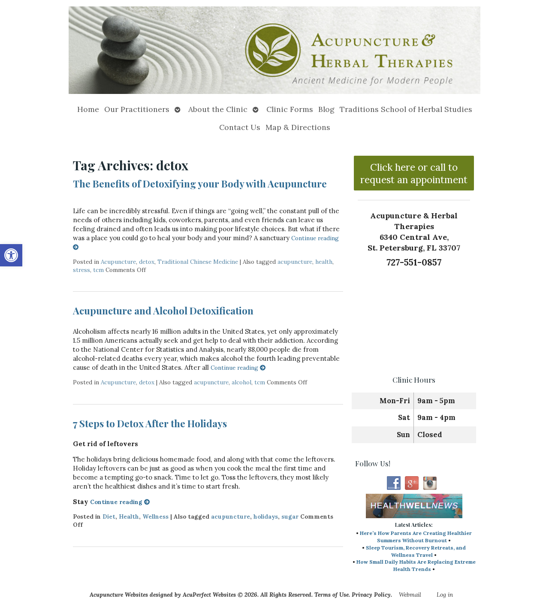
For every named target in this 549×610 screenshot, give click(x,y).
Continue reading (235, 367)
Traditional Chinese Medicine (197, 262)
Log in (445, 594)
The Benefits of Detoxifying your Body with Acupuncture (200, 183)
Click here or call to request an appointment (414, 173)
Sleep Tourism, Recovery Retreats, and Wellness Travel (416, 551)
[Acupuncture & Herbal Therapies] (274, 50)
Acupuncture (118, 262)
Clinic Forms (289, 109)
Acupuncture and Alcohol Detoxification (163, 310)
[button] (11, 255)
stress (81, 270)
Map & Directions (297, 127)
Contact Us (239, 127)
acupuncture (295, 262)
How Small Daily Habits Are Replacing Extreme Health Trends (416, 565)
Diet (109, 516)
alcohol (241, 382)
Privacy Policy (371, 594)
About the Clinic (217, 109)
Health (129, 516)
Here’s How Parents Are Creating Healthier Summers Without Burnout (416, 537)
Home (88, 109)
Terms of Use (331, 594)
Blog (326, 109)
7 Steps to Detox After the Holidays (150, 423)
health (323, 262)
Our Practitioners (136, 109)
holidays (265, 516)
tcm (98, 270)
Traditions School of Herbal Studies (406, 109)
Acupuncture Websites (119, 594)
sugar (290, 516)
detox (146, 262)
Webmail (410, 594)
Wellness (155, 516)
